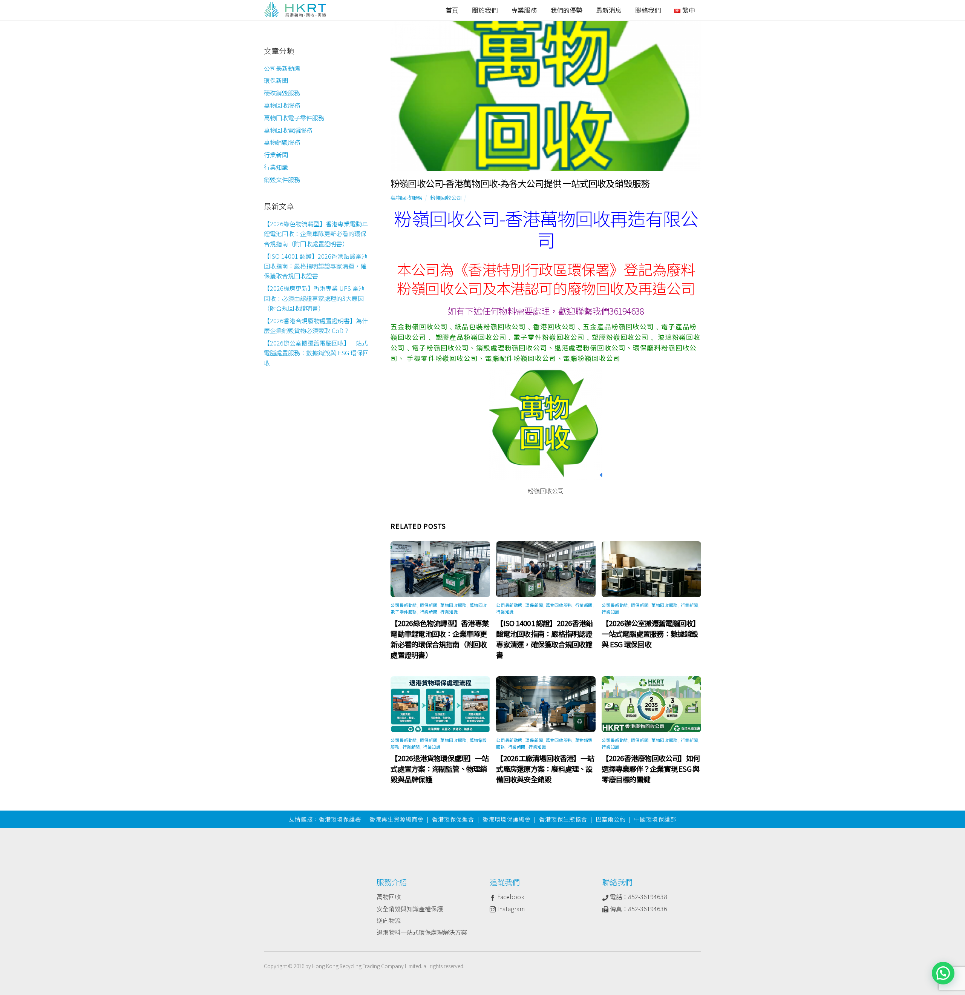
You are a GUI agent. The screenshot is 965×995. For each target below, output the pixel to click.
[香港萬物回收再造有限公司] (295, 11)
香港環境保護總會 (506, 819)
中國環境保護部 (655, 819)
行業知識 (449, 612)
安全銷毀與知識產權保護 (410, 908)
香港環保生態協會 (563, 819)
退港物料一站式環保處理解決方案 (422, 932)
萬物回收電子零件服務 (294, 117)
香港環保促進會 (453, 819)
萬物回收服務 (406, 197)
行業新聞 (428, 612)
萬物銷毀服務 (282, 142)
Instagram (510, 908)
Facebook (510, 896)
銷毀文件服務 (282, 179)
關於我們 (485, 10)
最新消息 (609, 10)
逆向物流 (389, 920)
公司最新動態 (404, 605)
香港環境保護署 (340, 819)
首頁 (452, 10)
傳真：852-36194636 (637, 908)
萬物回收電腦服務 (288, 130)
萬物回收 (389, 896)
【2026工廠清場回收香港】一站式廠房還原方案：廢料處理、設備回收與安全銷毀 (545, 769)
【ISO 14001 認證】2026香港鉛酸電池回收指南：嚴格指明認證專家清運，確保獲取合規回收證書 (544, 639)
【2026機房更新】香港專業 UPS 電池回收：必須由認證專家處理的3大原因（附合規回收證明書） (314, 298)
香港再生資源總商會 (396, 819)
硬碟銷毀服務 (282, 92)
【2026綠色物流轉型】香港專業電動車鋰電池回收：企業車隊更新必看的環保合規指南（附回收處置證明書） (440, 639)
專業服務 (524, 10)
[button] (943, 973)
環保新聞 (428, 605)
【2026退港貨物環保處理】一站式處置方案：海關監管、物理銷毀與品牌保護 (440, 769)
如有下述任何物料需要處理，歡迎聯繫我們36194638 (546, 310)
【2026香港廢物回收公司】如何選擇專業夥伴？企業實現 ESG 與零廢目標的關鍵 (651, 769)
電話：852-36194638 (637, 896)
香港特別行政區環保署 (539, 268)
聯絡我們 (648, 10)
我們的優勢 (566, 10)
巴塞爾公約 (611, 819)
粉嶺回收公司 (446, 197)
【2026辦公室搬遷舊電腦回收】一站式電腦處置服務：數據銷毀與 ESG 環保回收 (651, 634)
